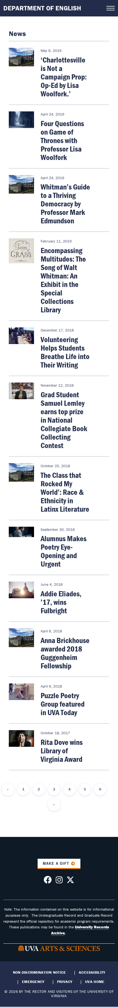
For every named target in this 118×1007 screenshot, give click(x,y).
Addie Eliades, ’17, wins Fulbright (61, 602)
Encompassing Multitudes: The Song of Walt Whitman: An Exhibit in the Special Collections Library (63, 280)
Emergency (33, 981)
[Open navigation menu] (110, 8)
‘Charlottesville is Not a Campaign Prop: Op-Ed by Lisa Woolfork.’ (64, 76)
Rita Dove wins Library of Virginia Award (62, 751)
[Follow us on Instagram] (59, 881)
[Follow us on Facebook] (48, 881)
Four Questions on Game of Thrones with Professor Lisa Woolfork (62, 140)
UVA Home (94, 981)
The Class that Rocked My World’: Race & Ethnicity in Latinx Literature (65, 492)
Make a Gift (56, 863)
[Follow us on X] (70, 881)
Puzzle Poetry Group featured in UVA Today (63, 704)
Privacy (64, 981)
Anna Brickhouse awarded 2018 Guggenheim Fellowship (65, 653)
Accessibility (92, 972)
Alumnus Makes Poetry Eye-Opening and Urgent (63, 551)
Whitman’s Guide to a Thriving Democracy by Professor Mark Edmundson (65, 203)
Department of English (42, 8)
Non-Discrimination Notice (39, 972)
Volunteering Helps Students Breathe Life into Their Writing (65, 352)
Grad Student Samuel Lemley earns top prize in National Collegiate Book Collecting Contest (64, 420)
